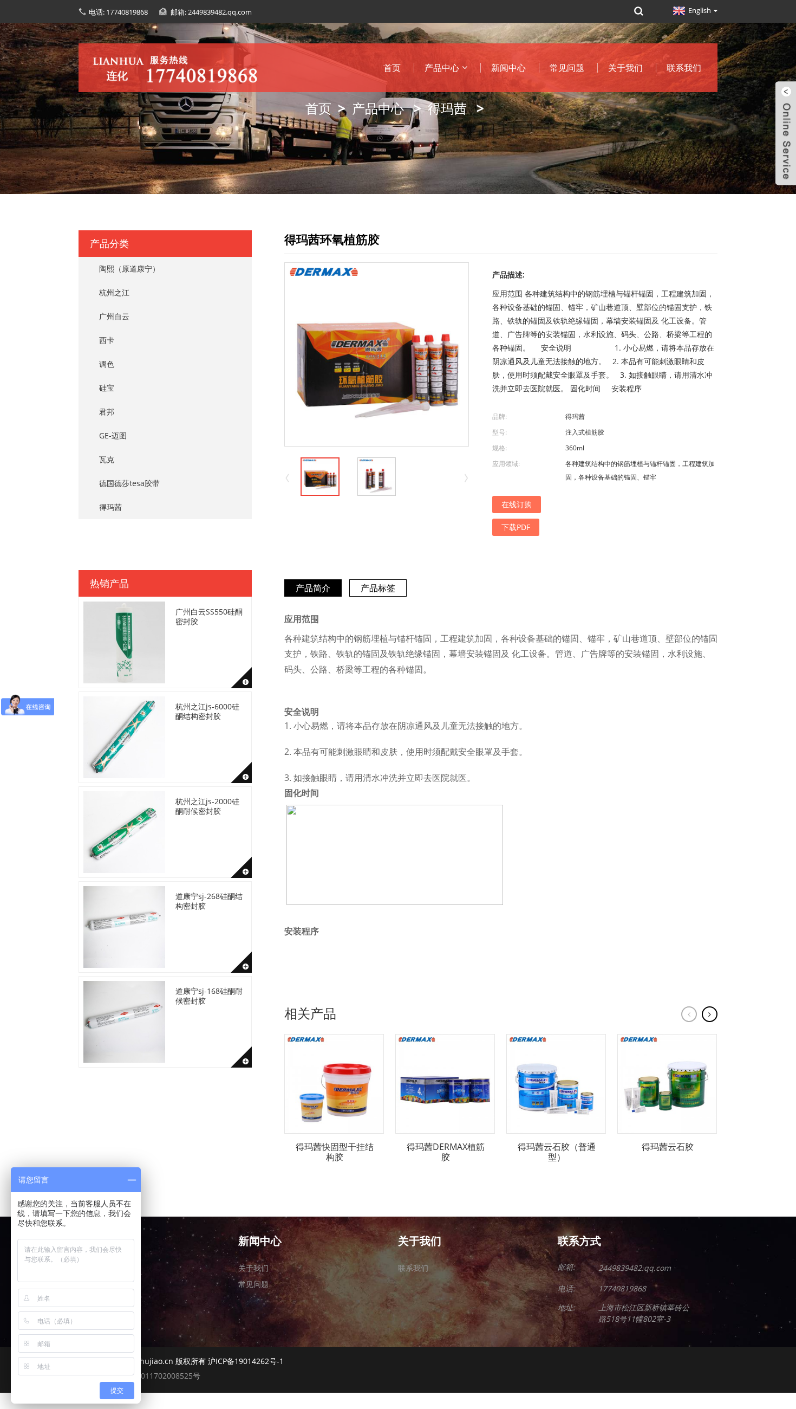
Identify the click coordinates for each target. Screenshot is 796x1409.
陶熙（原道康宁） (129, 268)
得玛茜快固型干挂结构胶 (335, 1152)
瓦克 (106, 459)
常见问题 (567, 68)
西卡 (106, 340)
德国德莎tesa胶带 (129, 483)
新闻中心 (508, 68)
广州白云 (114, 316)
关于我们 (625, 68)
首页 (392, 68)
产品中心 (442, 68)
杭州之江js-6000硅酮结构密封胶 (207, 711)
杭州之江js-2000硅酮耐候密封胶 (207, 806)
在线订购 (516, 504)
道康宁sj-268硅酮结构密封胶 (209, 901)
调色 (106, 364)
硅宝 (106, 388)
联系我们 (684, 68)
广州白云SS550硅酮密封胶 (209, 616)
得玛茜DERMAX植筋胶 (446, 1152)
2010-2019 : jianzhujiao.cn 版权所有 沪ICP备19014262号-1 (181, 1361)
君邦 (106, 411)
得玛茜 (447, 108)
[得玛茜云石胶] (667, 1084)
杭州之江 (114, 292)
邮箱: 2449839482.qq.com (211, 12)
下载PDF (515, 527)
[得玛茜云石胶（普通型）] (556, 1084)
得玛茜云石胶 (668, 1147)
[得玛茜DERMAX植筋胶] (445, 1084)
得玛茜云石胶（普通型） (557, 1152)
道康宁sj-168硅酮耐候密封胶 (209, 996)
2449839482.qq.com (634, 1268)
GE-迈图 (113, 435)
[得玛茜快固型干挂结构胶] (334, 1084)
